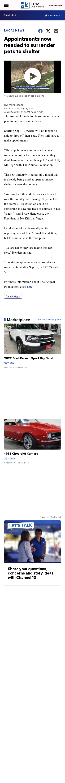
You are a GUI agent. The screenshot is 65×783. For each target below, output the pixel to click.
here (29, 286)
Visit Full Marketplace (49, 319)
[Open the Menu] (6, 5)
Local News (14, 30)
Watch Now (55, 5)
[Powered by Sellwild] (56, 517)
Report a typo (13, 296)
